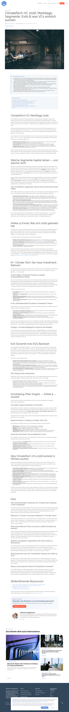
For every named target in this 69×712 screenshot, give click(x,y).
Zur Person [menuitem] (52, 692)
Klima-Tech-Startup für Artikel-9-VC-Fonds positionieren (25, 255)
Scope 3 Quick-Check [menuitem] (24, 690)
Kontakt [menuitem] (51, 695)
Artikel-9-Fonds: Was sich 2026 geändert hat (22, 102)
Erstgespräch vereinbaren (36, 593)
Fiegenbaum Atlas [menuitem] (24, 696)
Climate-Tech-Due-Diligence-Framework (21, 588)
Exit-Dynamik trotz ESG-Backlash (20, 104)
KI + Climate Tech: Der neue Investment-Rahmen (23, 103)
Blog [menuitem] (51, 693)
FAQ (14, 107)
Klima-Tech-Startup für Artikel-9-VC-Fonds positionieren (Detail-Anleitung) (29, 584)
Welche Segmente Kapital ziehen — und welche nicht (24, 101)
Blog (58, 3)
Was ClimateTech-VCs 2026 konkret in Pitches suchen (24, 106)
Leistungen (39, 3)
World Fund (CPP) (41, 240)
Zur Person (54, 3)
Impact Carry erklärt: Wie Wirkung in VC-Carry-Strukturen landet (27, 585)
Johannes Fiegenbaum (11, 23)
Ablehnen (52, 707)
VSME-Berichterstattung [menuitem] (40, 692)
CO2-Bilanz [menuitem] (37, 694)
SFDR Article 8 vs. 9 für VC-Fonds (20, 587)
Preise (49, 3)
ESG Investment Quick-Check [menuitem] (26, 694)
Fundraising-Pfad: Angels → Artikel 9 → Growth (23, 105)
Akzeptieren (45, 707)
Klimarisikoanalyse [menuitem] (38, 690)
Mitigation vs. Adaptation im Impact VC (21, 586)
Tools (45, 3)
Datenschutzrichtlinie (44, 701)
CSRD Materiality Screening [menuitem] (26, 692)
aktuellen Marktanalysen (18, 137)
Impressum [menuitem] (7, 702)
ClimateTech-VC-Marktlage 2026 (20, 99)
